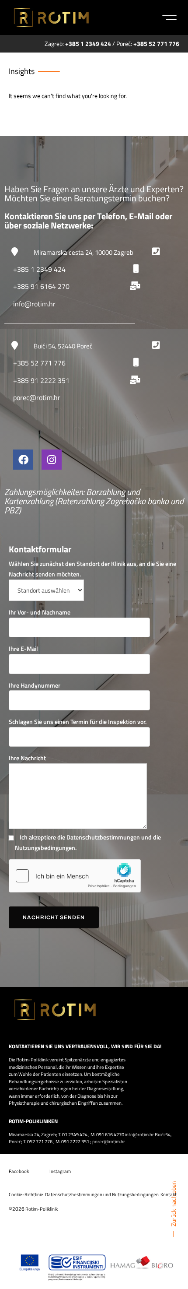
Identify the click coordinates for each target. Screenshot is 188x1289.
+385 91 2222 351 (41, 380)
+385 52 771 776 (39, 363)
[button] (169, 17)
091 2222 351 (75, 1141)
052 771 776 (39, 1141)
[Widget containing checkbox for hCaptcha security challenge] (75, 875)
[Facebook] (23, 460)
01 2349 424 (74, 1134)
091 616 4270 (110, 1134)
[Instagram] (52, 460)
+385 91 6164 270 (41, 286)
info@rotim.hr (34, 304)
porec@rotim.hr (36, 397)
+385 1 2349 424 (39, 269)
